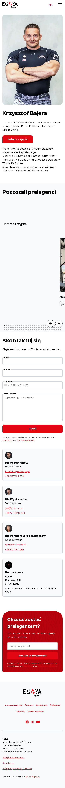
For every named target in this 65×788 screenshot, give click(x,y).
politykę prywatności (26, 440)
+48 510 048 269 (15, 512)
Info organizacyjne (14, 705)
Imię (6, 357)
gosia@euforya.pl (15, 544)
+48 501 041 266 (14, 549)
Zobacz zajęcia (18, 139)
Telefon (8, 382)
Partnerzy (20, 711)
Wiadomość (10, 394)
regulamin (7, 440)
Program (29, 705)
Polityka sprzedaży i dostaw (17, 768)
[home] (10, 5)
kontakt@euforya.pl (17, 471)
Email (7, 369)
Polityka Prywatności (13, 757)
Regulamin (8, 763)
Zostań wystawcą (35, 711)
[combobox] (6, 385)
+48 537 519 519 (14, 476)
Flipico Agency (32, 776)
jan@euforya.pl (14, 508)
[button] (59, 4)
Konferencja (41, 705)
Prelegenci (55, 705)
